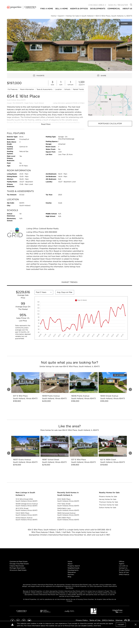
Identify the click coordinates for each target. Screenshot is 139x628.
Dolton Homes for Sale (107, 507)
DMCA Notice (124, 574)
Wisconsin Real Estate (18, 570)
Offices (121, 561)
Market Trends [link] (78, 89)
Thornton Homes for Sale (108, 505)
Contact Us (123, 568)
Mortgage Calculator (110, 124)
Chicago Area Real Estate (19, 564)
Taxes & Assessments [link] (45, 89)
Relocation (72, 572)
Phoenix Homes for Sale (108, 496)
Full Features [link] (13, 89)
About (70, 564)
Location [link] (58, 89)
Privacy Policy (124, 570)
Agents (121, 564)
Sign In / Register (118, 5)
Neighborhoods (73, 568)
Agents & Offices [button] (79, 9)
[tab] (69, 282)
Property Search (74, 566)
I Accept (120, 624)
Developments (97, 9)
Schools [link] (67, 89)
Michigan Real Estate (17, 568)
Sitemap (119, 620)
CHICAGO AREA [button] (96, 5)
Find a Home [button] (46, 9)
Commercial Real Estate (18, 561)
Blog (69, 576)
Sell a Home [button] (61, 9)
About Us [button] (127, 9)
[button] (110, 101)
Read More (45, 124)
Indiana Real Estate (17, 566)
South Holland (39, 103)
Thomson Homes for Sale (108, 502)
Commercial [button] (114, 9)
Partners (71, 574)
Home (70, 561)
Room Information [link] (27, 89)
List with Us (123, 566)
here (99, 625)
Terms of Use (124, 572)
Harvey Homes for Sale (107, 499)
